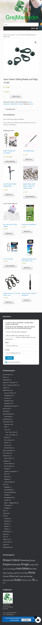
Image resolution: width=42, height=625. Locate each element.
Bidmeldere (6, 380)
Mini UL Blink (8, 466)
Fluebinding (6, 531)
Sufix (23, 580)
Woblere (6, 479)
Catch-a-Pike (8, 458)
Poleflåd (6, 508)
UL (27, 580)
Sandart (6, 576)
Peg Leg (6, 573)
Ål (33, 580)
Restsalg (5, 411)
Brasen (7, 560)
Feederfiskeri (8, 395)
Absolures (7, 424)
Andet (4, 545)
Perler (4, 377)
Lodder (5, 388)
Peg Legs (13, 573)
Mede (25, 568)
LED (36, 564)
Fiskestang (24, 560)
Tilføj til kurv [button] (28, 159)
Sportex (6, 442)
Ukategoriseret (7, 547)
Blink (5, 474)
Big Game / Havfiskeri (9, 382)
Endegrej (5, 461)
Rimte (31, 572)
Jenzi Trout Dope (10, 435)
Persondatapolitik (10, 337)
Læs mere (26, 300)
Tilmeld (9, 358)
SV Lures (6, 445)
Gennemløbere (8, 463)
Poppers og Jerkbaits (10, 471)
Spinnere (6, 477)
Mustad (6, 437)
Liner (4, 537)
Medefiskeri (14, 104)
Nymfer (6, 524)
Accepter (26, 620)
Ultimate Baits (8, 448)
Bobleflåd (6, 487)
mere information (14, 620)
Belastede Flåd (8, 497)
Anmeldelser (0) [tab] (10, 109)
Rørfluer (6, 526)
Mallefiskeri (7, 403)
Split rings (19, 576)
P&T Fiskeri (6, 453)
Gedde (32, 560)
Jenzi (17, 35)
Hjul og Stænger (7, 414)
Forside (5, 35)
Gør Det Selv (6, 374)
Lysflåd (6, 500)
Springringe (27, 576)
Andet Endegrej (8, 482)
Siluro (12, 576)
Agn (4, 510)
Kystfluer (6, 518)
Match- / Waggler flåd (10, 503)
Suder (17, 580)
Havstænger (7, 416)
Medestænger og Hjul (10, 406)
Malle (19, 568)
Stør (12, 580)
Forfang (6, 398)
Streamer (6, 580)
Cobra (15, 560)
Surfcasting (6, 419)
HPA (5, 427)
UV (29, 580)
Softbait (6, 469)
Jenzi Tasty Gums (10, 432)
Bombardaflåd (8, 490)
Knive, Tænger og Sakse (10, 385)
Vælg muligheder (10, 161)
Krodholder (15, 564)
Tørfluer (6, 529)
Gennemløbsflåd (8, 492)
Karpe (6, 564)
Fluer (4, 516)
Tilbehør (20, 104)
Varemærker (11, 35)
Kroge (4, 534)
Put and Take (22, 573)
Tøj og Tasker (7, 542)
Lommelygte (11, 568)
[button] (35, 42)
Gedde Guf (6, 456)
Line (4, 568)
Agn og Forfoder (8, 393)
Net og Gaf (6, 409)
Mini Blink (33, 568)
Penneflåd (7, 505)
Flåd (4, 484)
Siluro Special (8, 440)
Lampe (31, 564)
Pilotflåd (6, 495)
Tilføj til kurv (16, 96)
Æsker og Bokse (7, 450)
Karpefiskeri (6, 104)
